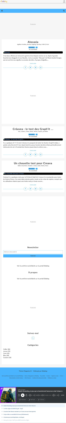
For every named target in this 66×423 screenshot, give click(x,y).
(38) (6, 355)
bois (19, 131)
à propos (42, 399)
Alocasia (33, 42)
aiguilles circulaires (21, 44)
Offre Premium (28, 377)
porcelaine (45, 131)
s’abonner (23, 399)
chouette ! (30, 165)
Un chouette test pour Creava (33, 163)
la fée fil (43, 44)
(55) (6, 351)
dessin (31, 131)
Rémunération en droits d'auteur (16, 377)
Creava (27, 131)
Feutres (35, 131)
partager (33, 399)
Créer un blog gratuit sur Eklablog (32, 375)
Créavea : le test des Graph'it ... (33, 129)
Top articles (42, 375)
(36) (7, 357)
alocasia (29, 44)
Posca (46, 165)
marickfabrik (31, 266)
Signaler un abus (55, 375)
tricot (47, 44)
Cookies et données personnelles (39, 377)
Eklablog (44, 371)
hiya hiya (39, 44)
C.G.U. (61, 375)
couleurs (23, 131)
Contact (48, 375)
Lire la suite (33, 63)
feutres (43, 165)
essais (39, 165)
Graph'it (40, 131)
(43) (6, 353)
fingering (34, 44)
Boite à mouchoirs (22, 165)
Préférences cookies (52, 377)
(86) (6, 349)
